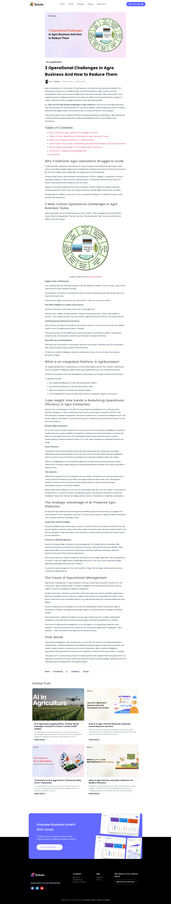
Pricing (90, 4)
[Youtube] (42, 888)
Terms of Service (103, 900)
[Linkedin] (37, 888)
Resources (101, 4)
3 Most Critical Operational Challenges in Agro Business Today (79, 136)
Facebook (58, 671)
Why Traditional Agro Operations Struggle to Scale (73, 132)
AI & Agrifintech (54, 62)
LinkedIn (75, 671)
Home (62, 4)
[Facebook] (32, 888)
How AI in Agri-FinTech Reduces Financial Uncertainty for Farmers (109, 725)
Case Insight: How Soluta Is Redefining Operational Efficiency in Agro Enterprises (87, 143)
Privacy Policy (90, 900)
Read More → (40, 739)
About (71, 4)
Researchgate (95, 276)
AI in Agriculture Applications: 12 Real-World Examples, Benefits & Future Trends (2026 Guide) (56, 726)
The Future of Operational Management (68, 151)
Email (86, 671)
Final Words (54, 154)
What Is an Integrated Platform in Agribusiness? (72, 140)
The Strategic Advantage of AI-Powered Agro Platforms (75, 147)
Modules (80, 4)
